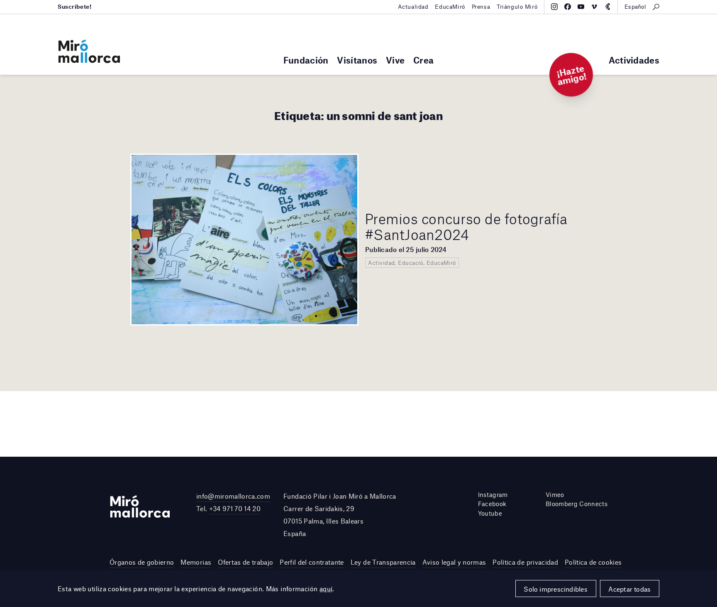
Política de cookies (593, 562)
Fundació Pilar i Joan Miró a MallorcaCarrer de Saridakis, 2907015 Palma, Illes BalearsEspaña (339, 515)
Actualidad (413, 6)
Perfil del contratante (312, 562)
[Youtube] (581, 6)
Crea (423, 60)
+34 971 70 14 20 (235, 508)
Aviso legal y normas (454, 562)
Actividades (634, 60)
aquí (326, 588)
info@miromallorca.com (233, 496)
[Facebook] (567, 6)
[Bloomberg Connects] (607, 6)
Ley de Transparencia (383, 562)
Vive (395, 60)
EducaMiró (450, 6)
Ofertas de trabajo (245, 562)
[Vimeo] (594, 6)
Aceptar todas (629, 589)
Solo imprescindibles (556, 589)
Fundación (306, 60)
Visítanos (357, 60)
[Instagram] (554, 6)
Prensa (481, 6)
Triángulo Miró (517, 6)
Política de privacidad (525, 562)
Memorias (195, 562)
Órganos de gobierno (142, 562)
